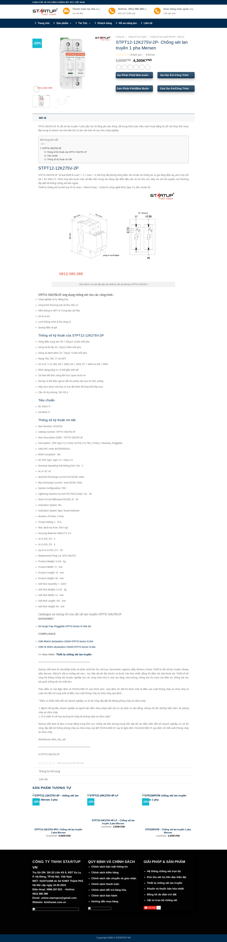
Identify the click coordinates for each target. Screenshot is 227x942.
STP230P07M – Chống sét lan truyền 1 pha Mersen (168, 831)
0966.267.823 (54, 889)
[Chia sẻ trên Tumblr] (147, 67)
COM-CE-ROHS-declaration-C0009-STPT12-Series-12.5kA (66, 646)
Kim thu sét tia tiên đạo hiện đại (166, 877)
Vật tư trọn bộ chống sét (162, 900)
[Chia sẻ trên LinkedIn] (142, 67)
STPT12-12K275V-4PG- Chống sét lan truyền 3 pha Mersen (58, 831)
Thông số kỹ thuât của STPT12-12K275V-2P (67, 152)
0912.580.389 (40, 893)
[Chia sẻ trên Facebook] (118, 67)
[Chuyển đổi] (35, 117)
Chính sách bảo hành (104, 895)
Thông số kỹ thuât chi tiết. (59, 159)
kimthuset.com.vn (55, 902)
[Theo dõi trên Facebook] (178, 2)
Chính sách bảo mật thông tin (109, 866)
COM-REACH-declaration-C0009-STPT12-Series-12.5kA (65, 641)
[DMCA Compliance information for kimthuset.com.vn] (99, 909)
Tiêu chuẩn (52, 155)
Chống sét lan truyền (137, 37)
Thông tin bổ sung (49, 771)
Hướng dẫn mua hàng (104, 901)
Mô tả (42, 117)
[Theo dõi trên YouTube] (187, 2)
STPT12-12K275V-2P (51, 148)
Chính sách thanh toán (105, 884)
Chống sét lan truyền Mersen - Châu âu (167, 37)
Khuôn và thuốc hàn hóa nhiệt (165, 888)
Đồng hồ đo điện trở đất (162, 894)
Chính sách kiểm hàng (105, 872)
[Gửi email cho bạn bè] (130, 67)
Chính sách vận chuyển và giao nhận (113, 878)
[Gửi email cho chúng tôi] (181, 2)
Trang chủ (120, 37)
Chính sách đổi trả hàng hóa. (109, 889)
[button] (193, 2)
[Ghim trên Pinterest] (136, 67)
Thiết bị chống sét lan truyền (74, 654)
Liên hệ (43, 779)
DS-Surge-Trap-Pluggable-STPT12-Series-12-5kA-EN (64, 626)
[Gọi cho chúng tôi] (184, 2)
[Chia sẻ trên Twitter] (124, 67)
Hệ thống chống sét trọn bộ (164, 871)
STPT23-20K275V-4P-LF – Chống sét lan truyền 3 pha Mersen (113, 822)
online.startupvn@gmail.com (59, 897)
